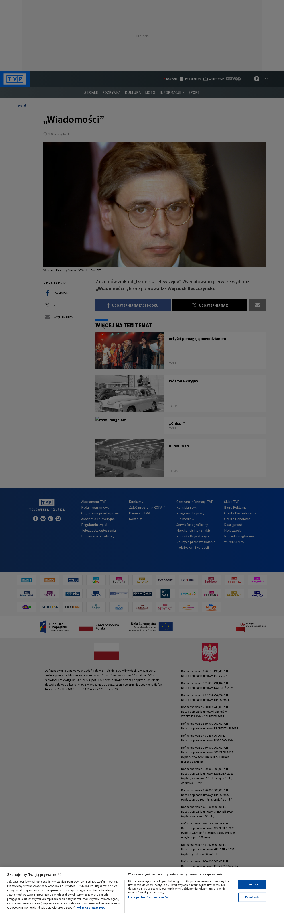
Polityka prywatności (91, 907)
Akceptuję (252, 884)
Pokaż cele (252, 897)
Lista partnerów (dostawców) (149, 897)
